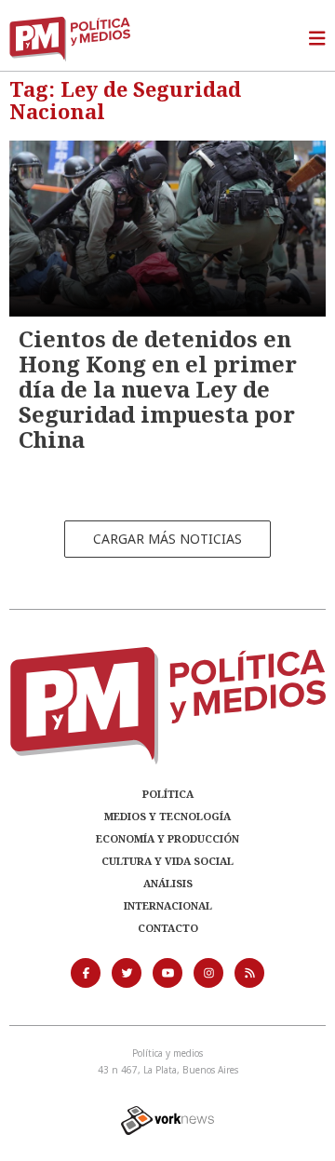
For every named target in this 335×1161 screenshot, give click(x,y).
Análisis (168, 883)
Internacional (168, 905)
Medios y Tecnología (167, 816)
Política (168, 794)
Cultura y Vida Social (167, 861)
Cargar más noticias (167, 538)
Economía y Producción (167, 838)
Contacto (168, 928)
